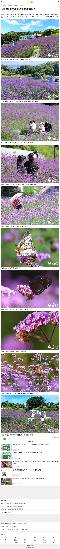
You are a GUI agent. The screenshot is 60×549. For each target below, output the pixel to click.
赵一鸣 (19, 466)
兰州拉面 (19, 483)
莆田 (35, 537)
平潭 (25, 537)
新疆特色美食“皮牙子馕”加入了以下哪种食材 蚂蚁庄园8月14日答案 (31, 444)
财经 (44, 540)
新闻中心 (10, 5)
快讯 (54, 542)
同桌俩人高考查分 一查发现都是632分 (11, 526)
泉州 (44, 537)
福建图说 (22, 5)
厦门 (54, 537)
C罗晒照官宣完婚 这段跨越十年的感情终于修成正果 (26, 470)
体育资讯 (15, 475)
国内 (15, 540)
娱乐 (6, 542)
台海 (35, 540)
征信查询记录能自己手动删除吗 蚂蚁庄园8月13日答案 (27, 452)
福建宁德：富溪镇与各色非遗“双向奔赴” (12, 506)
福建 (6, 537)
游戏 (44, 542)
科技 (54, 540)
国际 (25, 540)
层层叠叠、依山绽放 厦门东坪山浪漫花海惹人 (13, 503)
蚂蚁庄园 (19, 449)
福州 (15, 537)
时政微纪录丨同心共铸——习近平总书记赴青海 (14, 529)
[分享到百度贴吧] (10, 439)
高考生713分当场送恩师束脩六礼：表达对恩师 (13, 523)
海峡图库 (16, 5)
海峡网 (4, 5)
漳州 (6, 540)
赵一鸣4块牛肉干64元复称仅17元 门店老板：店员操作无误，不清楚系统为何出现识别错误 (35, 462)
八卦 (35, 542)
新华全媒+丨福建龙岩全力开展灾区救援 (12, 509)
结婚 (21, 475)
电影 (25, 542)
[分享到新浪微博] (8, 439)
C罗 (18, 475)
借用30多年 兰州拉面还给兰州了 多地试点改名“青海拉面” (28, 478)
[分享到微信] (5, 439)
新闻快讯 (15, 483)
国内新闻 (15, 466)
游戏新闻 (15, 449)
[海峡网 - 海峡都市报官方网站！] (30, 1)
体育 (15, 542)
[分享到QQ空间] (7, 439)
